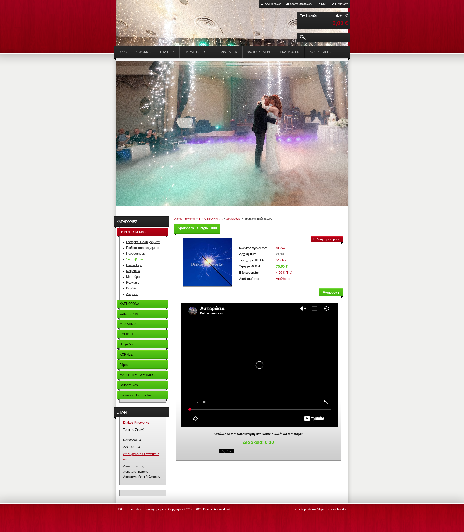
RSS (323, 3)
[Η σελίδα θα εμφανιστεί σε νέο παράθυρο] (207, 287)
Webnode (339, 509)
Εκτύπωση (341, 3)
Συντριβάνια (233, 218)
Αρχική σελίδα (273, 3)
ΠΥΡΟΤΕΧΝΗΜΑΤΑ (210, 218)
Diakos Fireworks (184, 218)
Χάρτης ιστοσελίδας (301, 3)
